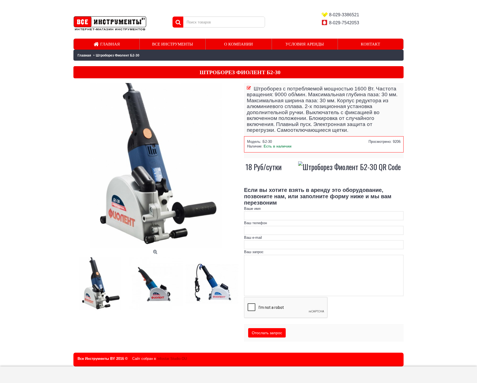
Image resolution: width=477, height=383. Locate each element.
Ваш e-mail (253, 237)
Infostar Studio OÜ (172, 359)
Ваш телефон (255, 223)
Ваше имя (252, 209)
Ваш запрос (254, 252)
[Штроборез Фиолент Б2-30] (101, 282)
